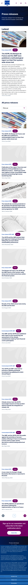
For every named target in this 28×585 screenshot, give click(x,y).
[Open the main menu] (2, 3)
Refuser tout (14, 579)
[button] (25, 3)
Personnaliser (14, 583)
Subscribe (14, 533)
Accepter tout (14, 576)
